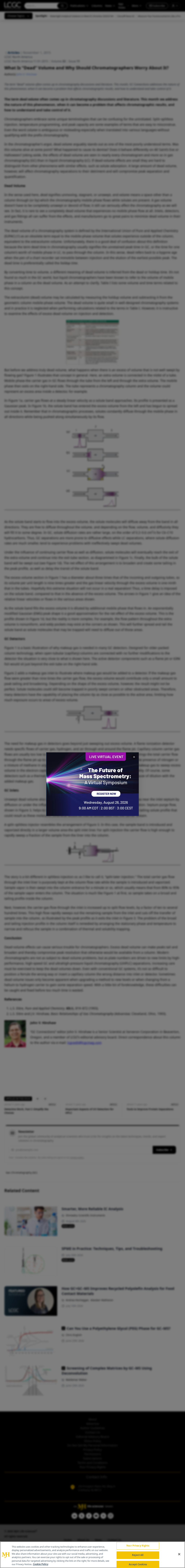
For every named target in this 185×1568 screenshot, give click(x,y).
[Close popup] (134, 757)
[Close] (179, 1554)
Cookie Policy (40, 1564)
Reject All (137, 1555)
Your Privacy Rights (137, 1545)
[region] (92, 1554)
